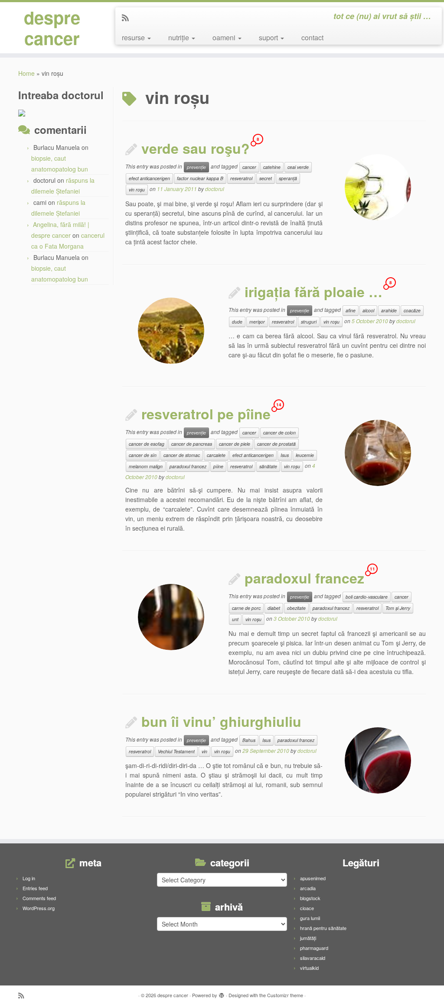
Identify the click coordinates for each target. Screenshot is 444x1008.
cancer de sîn (143, 455)
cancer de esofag (146, 444)
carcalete (216, 455)
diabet (274, 608)
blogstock (310, 898)
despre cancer (52, 28)
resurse (134, 37)
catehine (272, 167)
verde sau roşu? (195, 148)
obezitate (296, 608)
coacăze (412, 310)
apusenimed (313, 878)
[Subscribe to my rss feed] (128, 17)
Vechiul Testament (176, 751)
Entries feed (35, 888)
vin (204, 751)
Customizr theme (285, 995)
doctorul (214, 188)
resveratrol (241, 178)
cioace (307, 907)
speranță (288, 178)
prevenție (196, 167)
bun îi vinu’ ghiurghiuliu (221, 721)
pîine (218, 466)
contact (312, 37)
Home (26, 73)
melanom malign (146, 466)
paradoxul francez (188, 466)
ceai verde (298, 167)
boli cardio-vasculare (367, 596)
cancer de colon (279, 432)
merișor (257, 321)
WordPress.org (39, 907)
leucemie (305, 455)
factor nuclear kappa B (200, 178)
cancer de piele (234, 444)
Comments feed (39, 898)
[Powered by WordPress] (222, 993)
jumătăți (308, 937)
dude (237, 321)
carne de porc (246, 608)
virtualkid (309, 967)
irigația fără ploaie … (313, 291)
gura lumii (310, 917)
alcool (368, 310)
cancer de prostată (276, 444)
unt (235, 619)
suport (269, 37)
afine (351, 310)
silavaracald (312, 957)
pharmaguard (314, 947)
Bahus (248, 740)
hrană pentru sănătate (323, 927)
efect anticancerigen (149, 178)
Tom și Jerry (397, 608)
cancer (249, 167)
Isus (285, 455)
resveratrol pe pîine (206, 414)
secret (265, 178)
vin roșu (137, 189)
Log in (29, 878)
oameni (224, 37)
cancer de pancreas (191, 444)
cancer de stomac (181, 455)
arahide (389, 310)
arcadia (308, 888)
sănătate (268, 466)
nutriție (179, 37)
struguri (309, 321)
